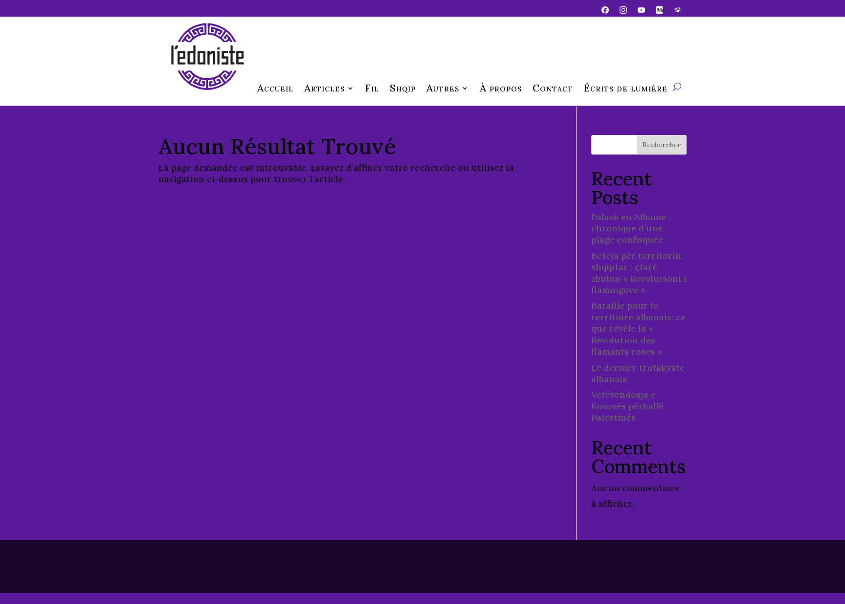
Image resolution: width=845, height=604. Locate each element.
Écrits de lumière (625, 89)
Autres (442, 89)
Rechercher (661, 144)
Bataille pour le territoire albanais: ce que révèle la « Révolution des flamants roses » (638, 328)
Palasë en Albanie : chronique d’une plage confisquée (631, 228)
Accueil (275, 89)
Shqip (403, 89)
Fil (372, 89)
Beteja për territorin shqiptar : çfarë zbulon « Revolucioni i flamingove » (639, 272)
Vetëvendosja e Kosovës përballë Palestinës (627, 406)
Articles (324, 89)
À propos (501, 89)
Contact (553, 89)
